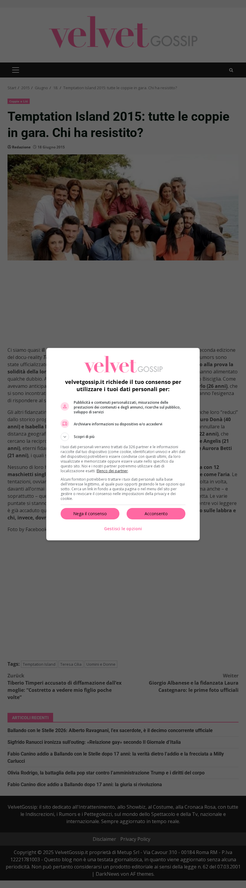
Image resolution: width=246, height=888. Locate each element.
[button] (123, 437)
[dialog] (123, 444)
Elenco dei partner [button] (112, 470)
